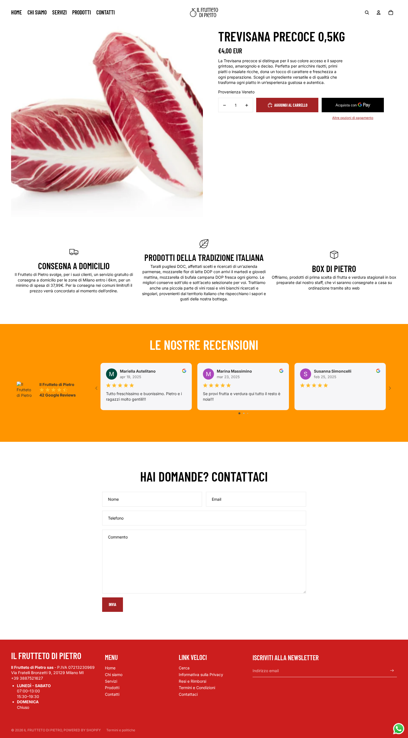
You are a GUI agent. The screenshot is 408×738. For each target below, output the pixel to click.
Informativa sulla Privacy (201, 674)
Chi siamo (113, 674)
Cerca (184, 667)
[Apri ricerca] (367, 12)
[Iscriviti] (392, 670)
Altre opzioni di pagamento (352, 118)
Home (110, 667)
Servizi (111, 681)
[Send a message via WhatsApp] (398, 728)
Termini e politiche (120, 730)
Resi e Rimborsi (192, 681)
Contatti (112, 694)
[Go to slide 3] (247, 413)
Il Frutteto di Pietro (43, 730)
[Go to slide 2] (244, 413)
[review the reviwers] (184, 370)
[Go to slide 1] (239, 413)
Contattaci (188, 694)
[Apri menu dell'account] (378, 12)
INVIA (112, 604)
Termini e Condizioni (197, 687)
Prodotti (112, 687)
